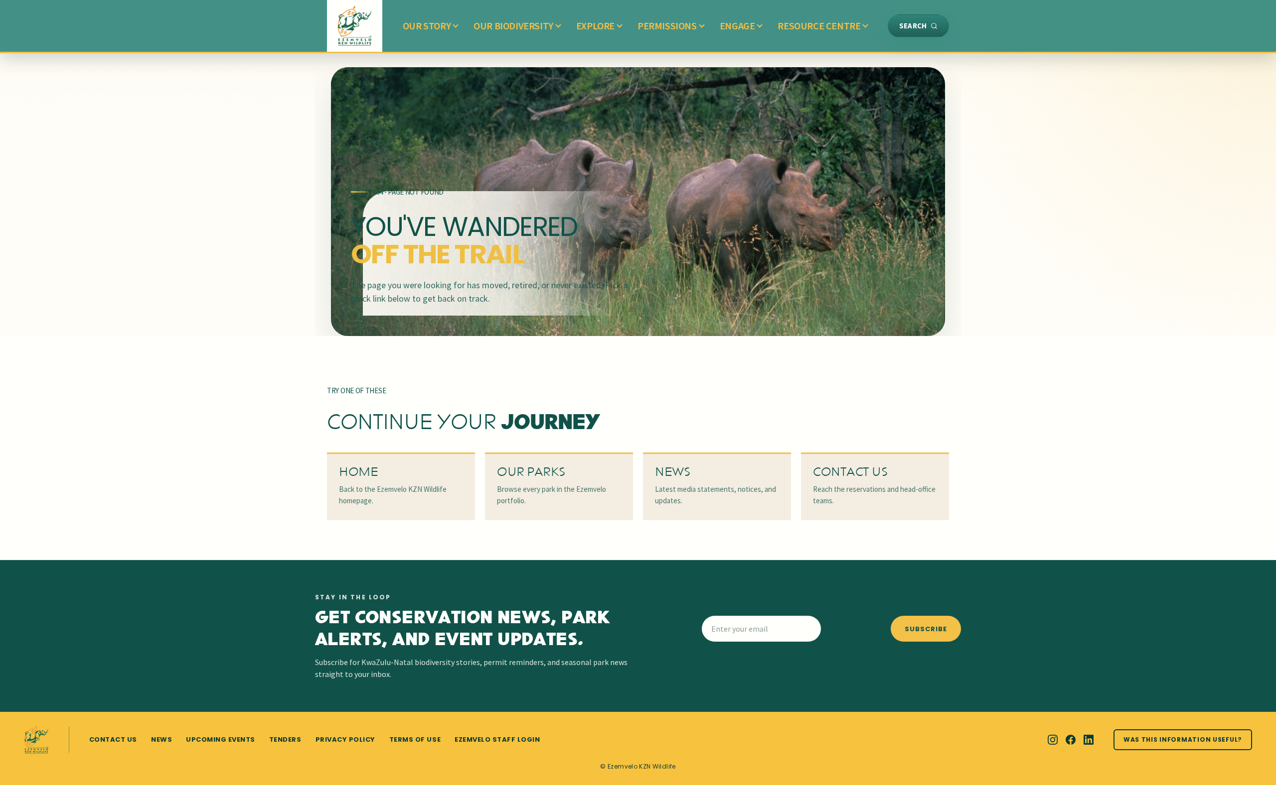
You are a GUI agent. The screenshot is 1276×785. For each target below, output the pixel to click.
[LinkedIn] (1089, 740)
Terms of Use (415, 739)
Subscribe (926, 629)
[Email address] (793, 629)
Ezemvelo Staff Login (497, 739)
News (161, 739)
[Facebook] (1071, 740)
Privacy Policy (345, 739)
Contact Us (113, 739)
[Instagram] (1053, 740)
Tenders (285, 739)
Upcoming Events (220, 739)
